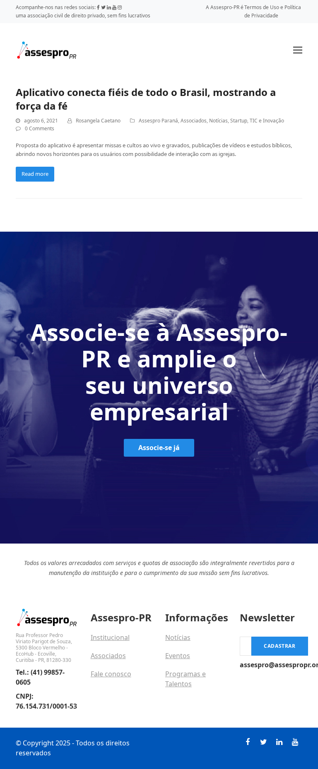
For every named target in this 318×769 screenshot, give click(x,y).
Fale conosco (111, 673)
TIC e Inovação (267, 120)
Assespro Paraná (158, 120)
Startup (238, 120)
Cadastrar (279, 645)
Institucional (110, 637)
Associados (194, 120)
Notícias (218, 120)
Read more (35, 173)
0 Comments (39, 128)
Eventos (177, 655)
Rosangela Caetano (98, 120)
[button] (297, 49)
